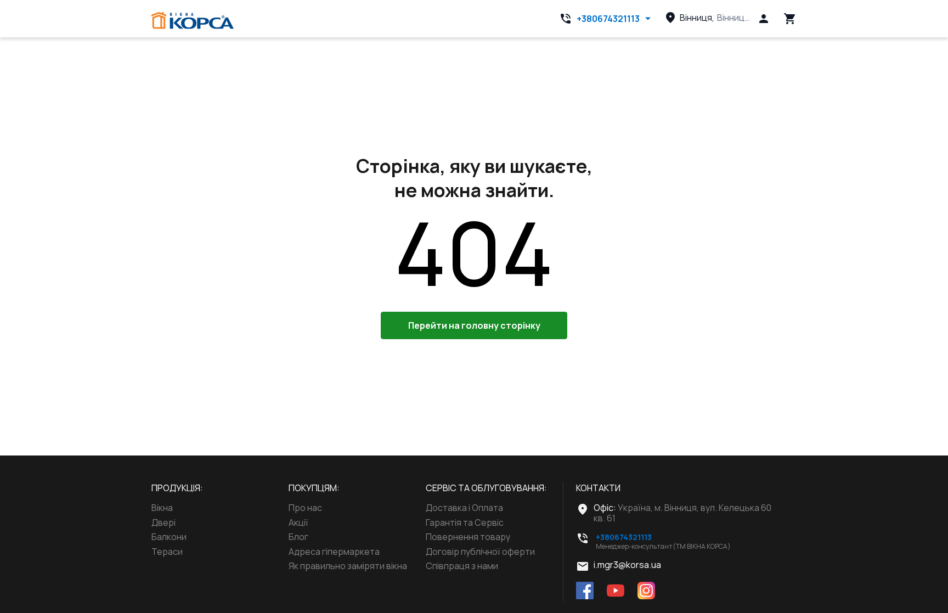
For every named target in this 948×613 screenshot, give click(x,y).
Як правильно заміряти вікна (348, 566)
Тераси (167, 551)
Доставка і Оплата (464, 508)
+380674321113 (608, 19)
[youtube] (615, 591)
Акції (298, 522)
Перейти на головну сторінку (474, 325)
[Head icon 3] (790, 18)
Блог (298, 537)
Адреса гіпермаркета (334, 551)
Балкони (169, 537)
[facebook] (585, 591)
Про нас (305, 508)
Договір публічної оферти (480, 551)
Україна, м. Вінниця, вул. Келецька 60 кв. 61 (682, 513)
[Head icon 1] (763, 18)
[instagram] (646, 591)
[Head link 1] (192, 21)
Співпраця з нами (462, 566)
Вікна (162, 508)
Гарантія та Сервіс (465, 522)
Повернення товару (468, 537)
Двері (163, 522)
